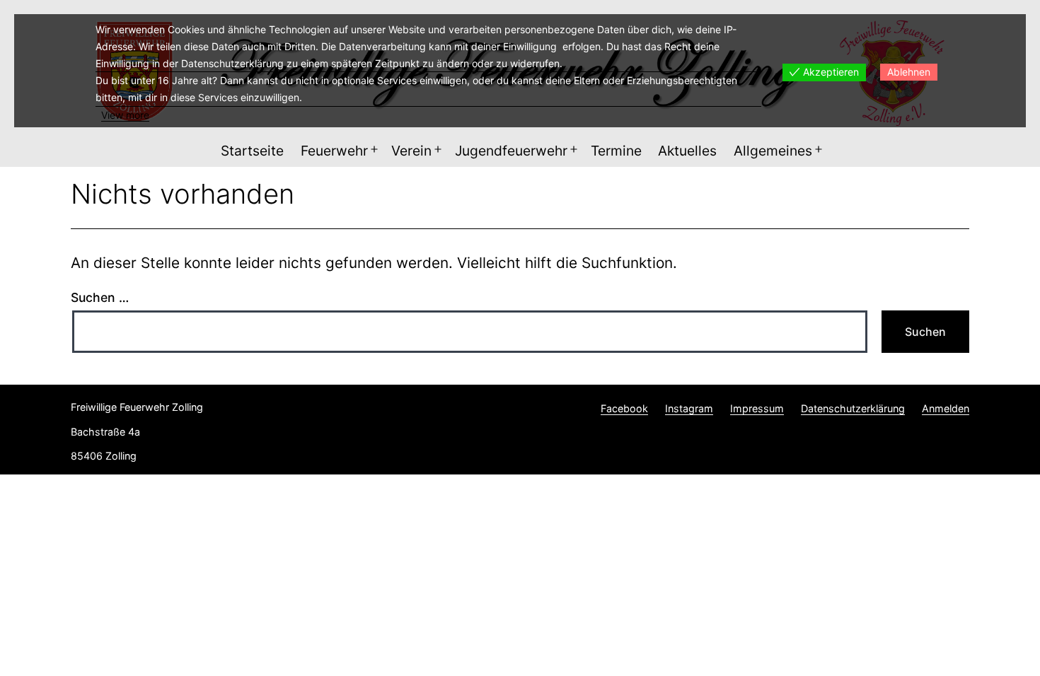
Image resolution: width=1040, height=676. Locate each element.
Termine (616, 150)
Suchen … (100, 297)
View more (125, 115)
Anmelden (945, 408)
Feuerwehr (334, 150)
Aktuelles (687, 150)
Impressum (757, 408)
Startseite (252, 150)
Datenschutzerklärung (853, 408)
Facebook (624, 408)
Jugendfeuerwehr (511, 150)
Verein (411, 150)
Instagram (689, 408)
